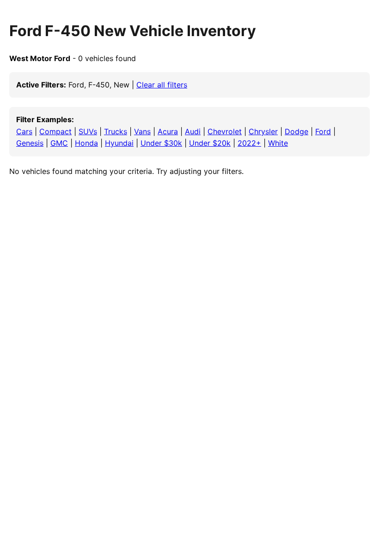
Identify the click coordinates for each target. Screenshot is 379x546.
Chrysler (263, 131)
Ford (323, 131)
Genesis (29, 143)
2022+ (249, 143)
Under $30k (161, 143)
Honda (86, 143)
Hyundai (119, 143)
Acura (168, 131)
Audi (193, 131)
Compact (55, 131)
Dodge (296, 131)
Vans (142, 131)
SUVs (88, 131)
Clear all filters (161, 84)
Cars (24, 131)
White (278, 143)
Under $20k (210, 143)
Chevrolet (225, 131)
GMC (59, 143)
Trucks (115, 131)
